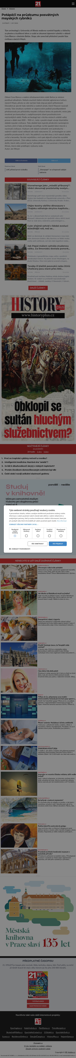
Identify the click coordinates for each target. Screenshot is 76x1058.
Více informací (62, 521)
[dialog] (38, 529)
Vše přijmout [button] (58, 544)
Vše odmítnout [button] (38, 544)
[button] (38, 524)
